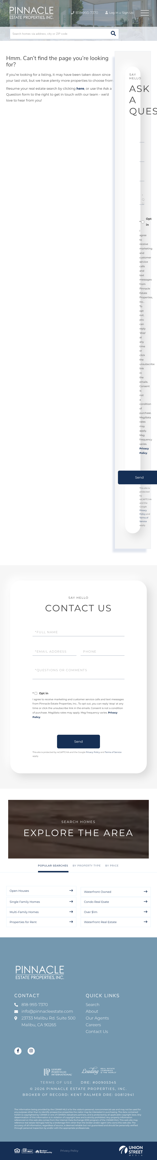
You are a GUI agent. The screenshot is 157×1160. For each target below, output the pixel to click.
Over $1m (90, 912)
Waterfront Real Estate (100, 922)
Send (78, 742)
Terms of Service (113, 752)
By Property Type (87, 865)
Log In (113, 13)
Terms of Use (56, 1083)
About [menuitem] (92, 1011)
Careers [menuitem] (93, 1025)
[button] (113, 33)
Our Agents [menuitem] (97, 1018)
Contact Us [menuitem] (97, 1031)
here (80, 89)
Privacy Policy (93, 752)
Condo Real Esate (96, 902)
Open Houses (19, 891)
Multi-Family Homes (24, 912)
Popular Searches (53, 865)
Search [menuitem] (92, 1004)
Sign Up (127, 13)
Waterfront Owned (97, 892)
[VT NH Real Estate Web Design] (131, 1151)
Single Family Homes (25, 902)
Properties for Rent (23, 922)
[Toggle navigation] (145, 13)
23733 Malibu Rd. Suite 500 (48, 1021)
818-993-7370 (86, 13)
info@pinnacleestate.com (47, 1011)
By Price (112, 865)
